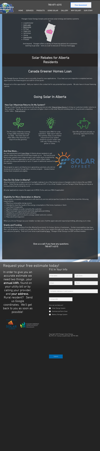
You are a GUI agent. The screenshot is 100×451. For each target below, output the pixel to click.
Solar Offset (25, 153)
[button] (53, 10)
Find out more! (20, 111)
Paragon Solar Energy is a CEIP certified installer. (68, 231)
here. (48, 231)
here (73, 46)
